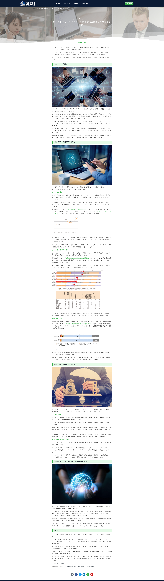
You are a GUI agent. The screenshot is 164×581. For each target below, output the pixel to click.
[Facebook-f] (76, 574)
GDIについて (67, 3)
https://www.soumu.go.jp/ (68, 234)
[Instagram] (87, 574)
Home (34, 8)
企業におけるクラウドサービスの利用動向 (77, 258)
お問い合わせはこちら (59, 563)
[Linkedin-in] (84, 574)
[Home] (72, 574)
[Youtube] (91, 574)
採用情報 (76, 3)
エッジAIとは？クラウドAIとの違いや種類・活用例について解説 (79, 567)
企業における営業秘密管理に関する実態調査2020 (78, 324)
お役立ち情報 (85, 3)
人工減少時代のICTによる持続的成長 (76, 209)
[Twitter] (80, 574)
